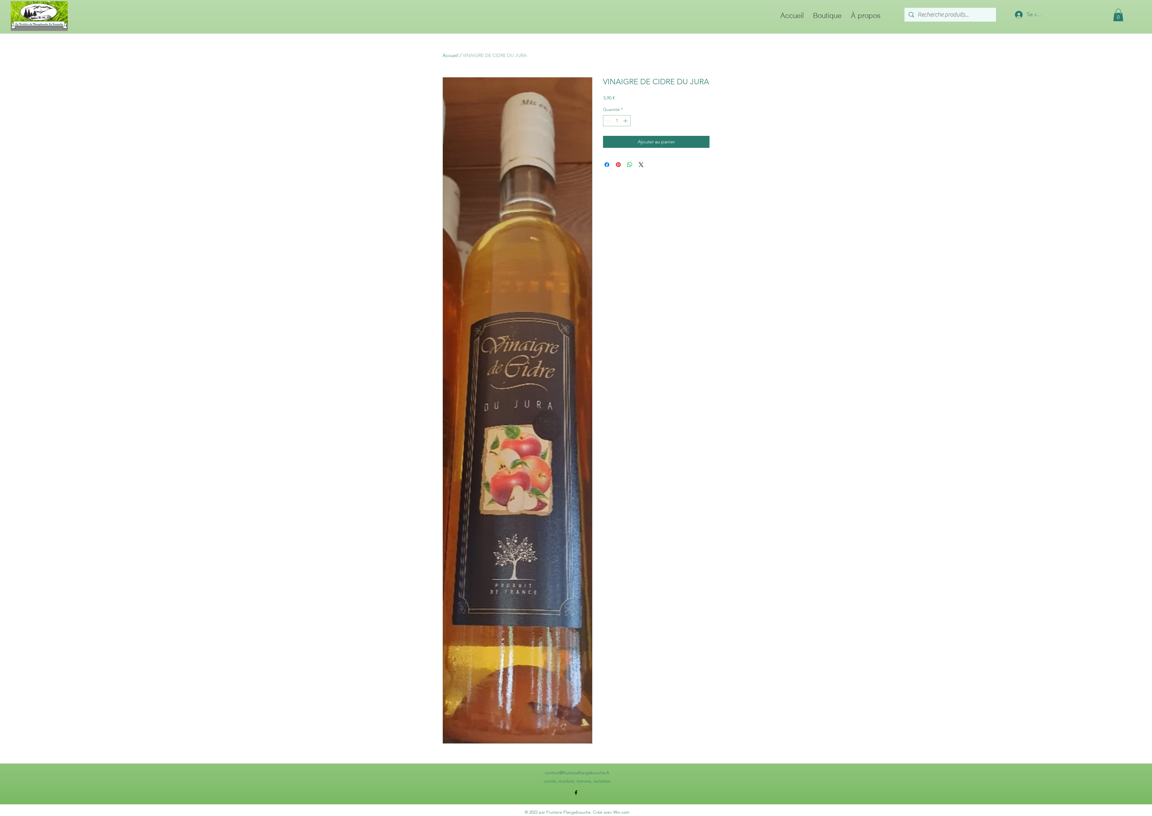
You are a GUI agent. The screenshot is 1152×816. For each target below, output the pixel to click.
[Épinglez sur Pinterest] (618, 164)
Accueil (450, 55)
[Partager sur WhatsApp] (629, 164)
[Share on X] (641, 164)
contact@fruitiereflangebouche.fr (577, 773)
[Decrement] (607, 120)
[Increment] (626, 120)
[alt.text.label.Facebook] (576, 793)
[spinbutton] (616, 120)
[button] (1118, 15)
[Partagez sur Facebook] (606, 164)
